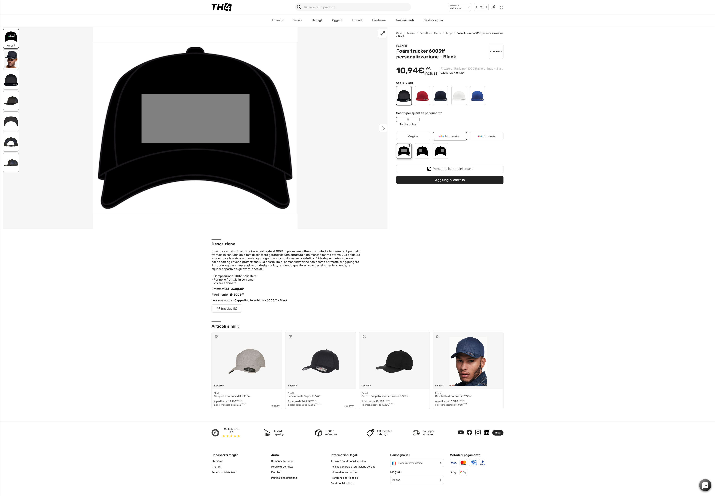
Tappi (449, 33)
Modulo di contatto (282, 466)
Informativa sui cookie (344, 472)
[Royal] (477, 95)
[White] (459, 95)
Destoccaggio (433, 20)
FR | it (483, 7)
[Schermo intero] (382, 33)
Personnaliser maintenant (453, 169)
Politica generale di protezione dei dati (353, 466)
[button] (705, 485)
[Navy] (440, 95)
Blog (497, 432)
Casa (399, 33)
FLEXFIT (401, 45)
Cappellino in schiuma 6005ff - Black (260, 300)
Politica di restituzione (284, 477)
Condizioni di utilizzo (342, 483)
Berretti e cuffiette (430, 33)
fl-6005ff (237, 294)
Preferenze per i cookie (344, 477)
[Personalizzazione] (228, 337)
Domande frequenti (282, 461)
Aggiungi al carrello (450, 180)
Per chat (276, 472)
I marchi (216, 466)
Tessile (411, 33)
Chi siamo (217, 461)
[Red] (422, 95)
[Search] (299, 7)
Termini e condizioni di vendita (348, 461)
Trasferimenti (404, 20)
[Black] (404, 95)
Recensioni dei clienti (224, 472)
